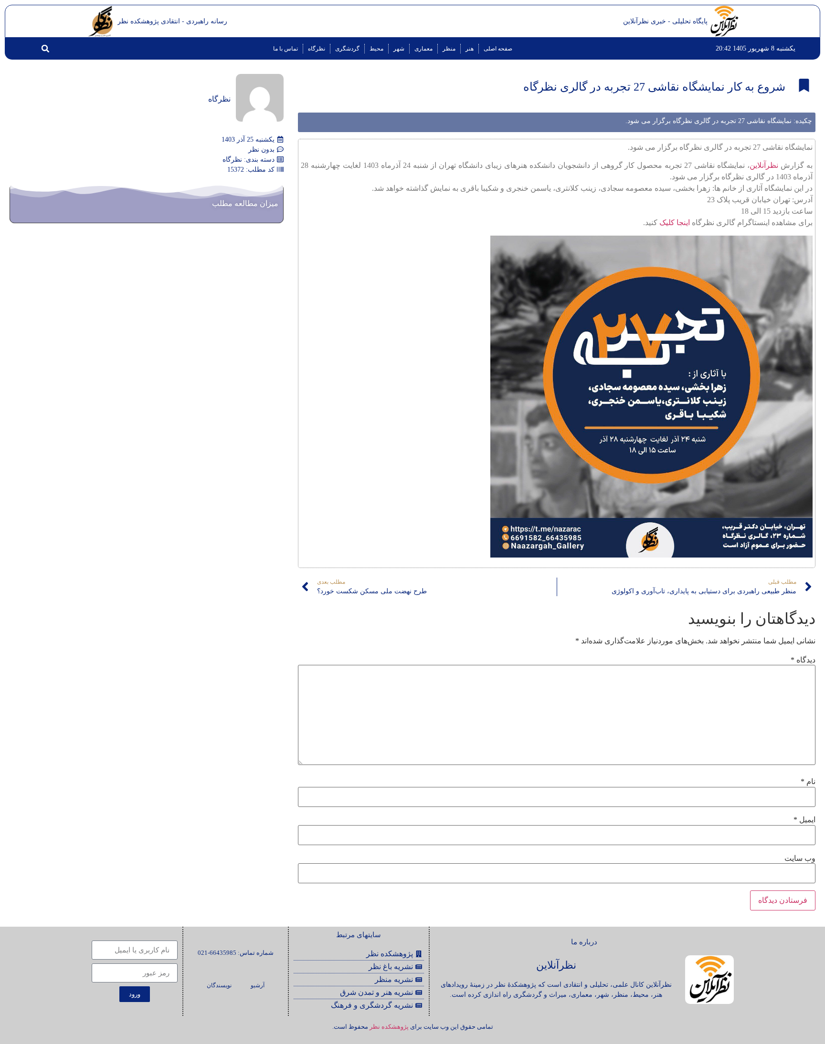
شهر (398, 48)
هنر (469, 48)
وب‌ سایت (799, 858)
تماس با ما (285, 48)
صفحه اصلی (498, 48)
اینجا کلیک (674, 222)
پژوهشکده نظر (389, 1026)
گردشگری (347, 48)
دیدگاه (803, 660)
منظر (449, 48)
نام (808, 782)
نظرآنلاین (764, 165)
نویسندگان (219, 985)
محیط (376, 48)
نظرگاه (316, 48)
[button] (45, 48)
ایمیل (804, 820)
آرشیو (257, 985)
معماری (423, 48)
